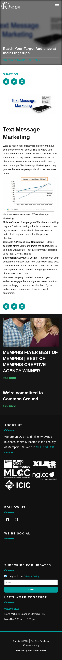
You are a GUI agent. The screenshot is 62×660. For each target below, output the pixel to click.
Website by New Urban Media (31, 650)
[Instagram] (16, 519)
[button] (57, 5)
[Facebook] (7, 519)
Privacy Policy (31, 576)
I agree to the (24, 576)
